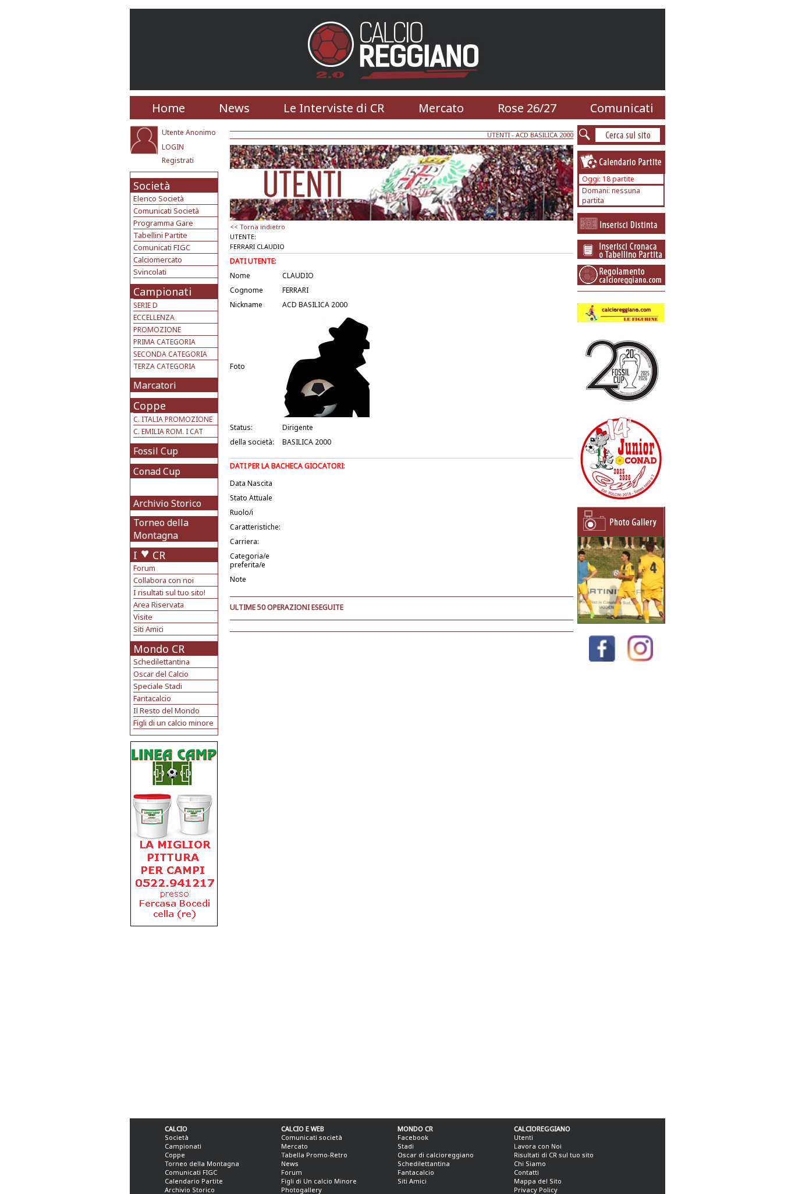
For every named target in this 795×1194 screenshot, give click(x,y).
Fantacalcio (152, 698)
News (234, 108)
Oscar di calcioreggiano (436, 1154)
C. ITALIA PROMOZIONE (172, 419)
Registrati (178, 160)
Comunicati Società (166, 210)
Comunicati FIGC (161, 247)
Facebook (413, 1137)
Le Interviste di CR (333, 108)
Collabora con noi (163, 580)
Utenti (523, 1137)
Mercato (441, 108)
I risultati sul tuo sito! (169, 592)
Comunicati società (311, 1137)
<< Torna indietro (257, 226)
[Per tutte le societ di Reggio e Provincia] (174, 923)
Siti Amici (148, 629)
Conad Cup (156, 471)
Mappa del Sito (538, 1181)
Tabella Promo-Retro (314, 1154)
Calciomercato (157, 259)
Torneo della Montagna (161, 529)
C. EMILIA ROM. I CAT (168, 431)
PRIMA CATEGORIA (164, 342)
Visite (142, 617)
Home (168, 108)
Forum (144, 568)
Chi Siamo (530, 1163)
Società (151, 186)
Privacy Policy (536, 1189)
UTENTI (498, 134)
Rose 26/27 (527, 108)
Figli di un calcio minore (173, 722)
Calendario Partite (194, 1181)
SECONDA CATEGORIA (170, 354)
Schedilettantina (161, 661)
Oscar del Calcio (161, 674)
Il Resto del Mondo (166, 710)
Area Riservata (158, 604)
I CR (149, 555)
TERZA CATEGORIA (164, 366)
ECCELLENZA (154, 317)
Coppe (149, 406)
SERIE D (145, 305)
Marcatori (154, 385)
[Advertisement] (175, 1019)
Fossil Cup (155, 451)
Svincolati (149, 271)
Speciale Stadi (157, 686)
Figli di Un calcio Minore (319, 1181)
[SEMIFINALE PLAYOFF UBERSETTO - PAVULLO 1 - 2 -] (621, 621)
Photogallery (301, 1189)
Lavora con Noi (538, 1146)
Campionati (162, 291)
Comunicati (622, 108)
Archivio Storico (167, 503)
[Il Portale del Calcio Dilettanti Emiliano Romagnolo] (398, 87)
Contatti (526, 1172)
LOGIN (173, 147)
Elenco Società (158, 198)
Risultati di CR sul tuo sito (554, 1154)
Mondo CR (158, 649)
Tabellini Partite (160, 235)
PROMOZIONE (157, 330)
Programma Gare (163, 223)
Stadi (406, 1146)
